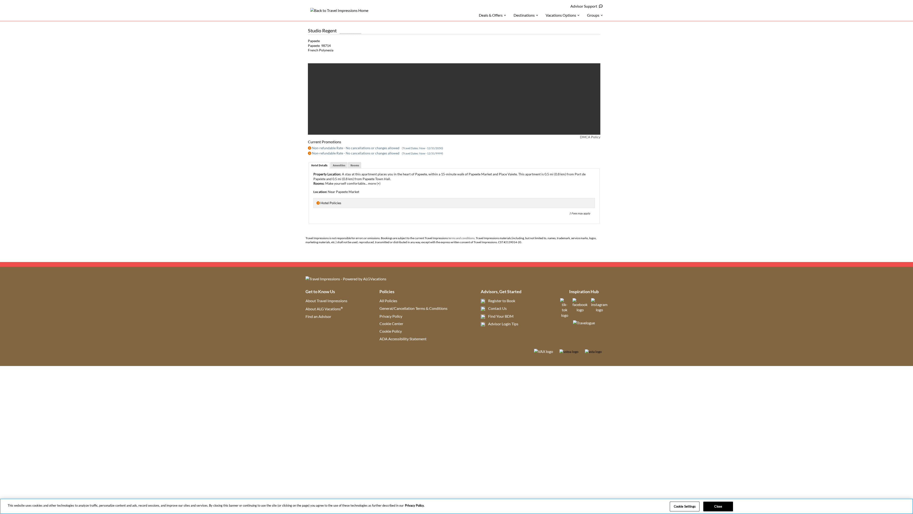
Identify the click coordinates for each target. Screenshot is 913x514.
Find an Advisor (318, 316)
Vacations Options (561, 15)
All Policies (388, 300)
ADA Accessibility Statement (403, 338)
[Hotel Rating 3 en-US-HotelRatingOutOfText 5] (350, 31)
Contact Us (497, 308)
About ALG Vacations (324, 308)
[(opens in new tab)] (564, 315)
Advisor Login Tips (503, 323)
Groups (593, 15)
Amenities (339, 165)
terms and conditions (461, 238)
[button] (317, 99)
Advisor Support (583, 6)
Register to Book (501, 300)
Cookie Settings (685, 506)
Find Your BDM (501, 316)
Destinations (524, 15)
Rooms (354, 165)
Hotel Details (319, 165)
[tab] (319, 165)
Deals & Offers (491, 15)
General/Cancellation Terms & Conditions (413, 308)
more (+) (374, 183)
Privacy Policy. (414, 505)
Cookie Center (391, 323)
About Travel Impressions (326, 300)
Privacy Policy (390, 316)
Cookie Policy (390, 331)
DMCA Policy (590, 137)
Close (718, 506)
